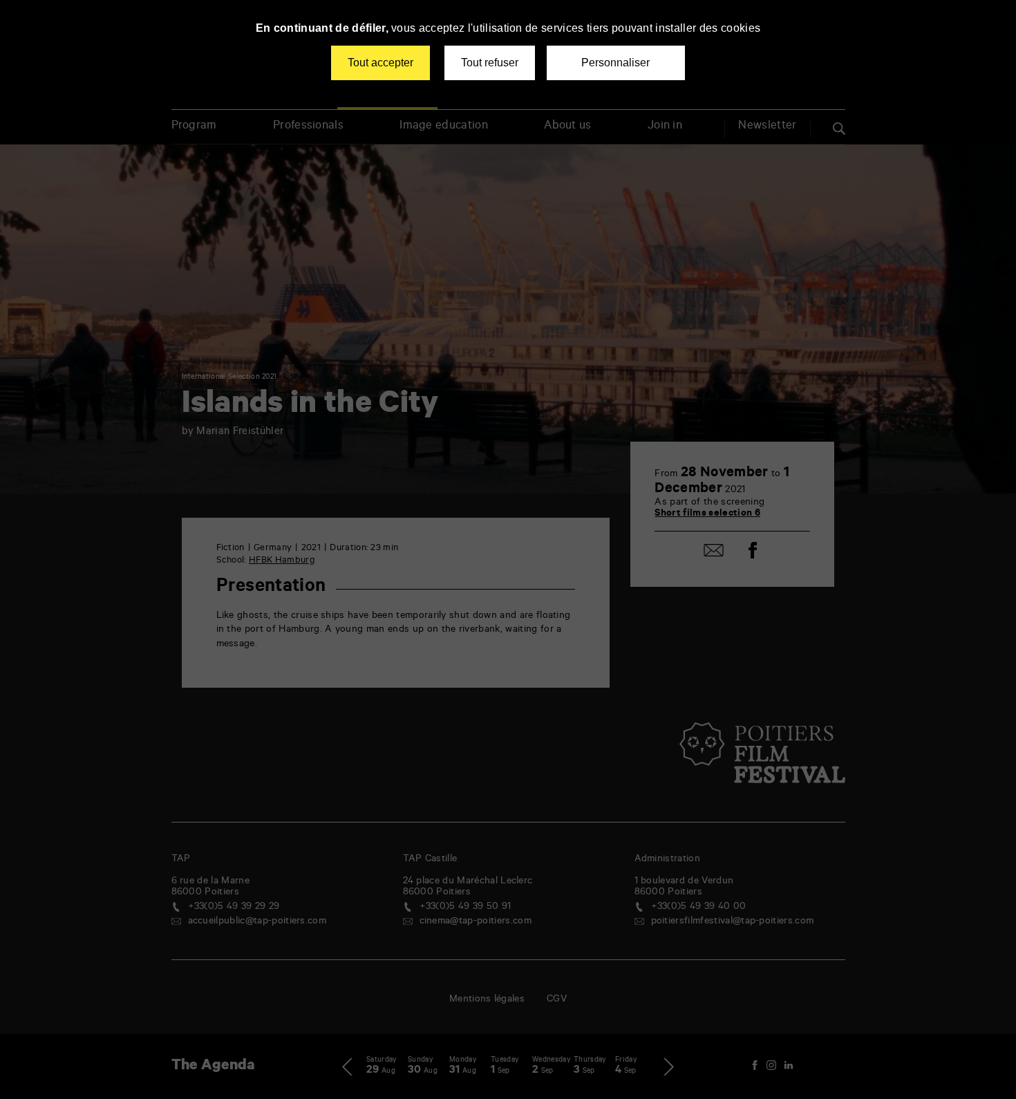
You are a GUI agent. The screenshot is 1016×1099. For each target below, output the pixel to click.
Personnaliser (615, 62)
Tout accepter (380, 62)
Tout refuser (489, 62)
